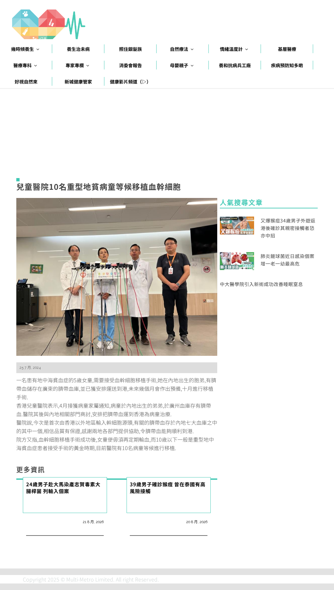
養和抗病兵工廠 (235, 65)
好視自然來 (26, 81)
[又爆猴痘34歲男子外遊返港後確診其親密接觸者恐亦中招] (237, 224)
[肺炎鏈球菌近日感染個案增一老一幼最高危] (237, 260)
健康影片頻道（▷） (130, 81)
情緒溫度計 (231, 49)
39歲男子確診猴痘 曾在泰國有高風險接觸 (167, 487)
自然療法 (179, 49)
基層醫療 (287, 49)
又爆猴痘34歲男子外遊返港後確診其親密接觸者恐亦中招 (288, 228)
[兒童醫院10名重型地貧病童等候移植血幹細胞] (116, 276)
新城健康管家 (78, 81)
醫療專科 (22, 65)
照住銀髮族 (130, 49)
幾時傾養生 (22, 49)
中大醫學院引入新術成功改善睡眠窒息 (261, 283)
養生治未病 (78, 49)
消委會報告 (130, 65)
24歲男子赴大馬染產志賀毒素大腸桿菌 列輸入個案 (63, 487)
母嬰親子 (179, 65)
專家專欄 (75, 65)
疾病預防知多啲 (287, 65)
